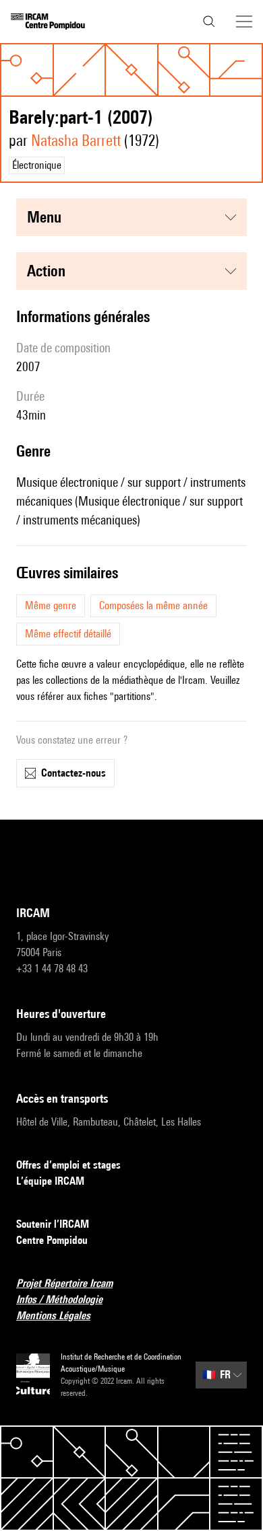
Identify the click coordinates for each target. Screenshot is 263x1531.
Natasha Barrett (76, 140)
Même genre (50, 605)
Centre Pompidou (52, 1240)
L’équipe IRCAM (50, 1181)
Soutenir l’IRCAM (52, 1224)
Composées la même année (153, 605)
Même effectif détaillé (68, 633)
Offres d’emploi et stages (68, 1165)
